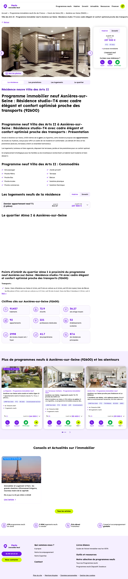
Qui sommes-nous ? (44, 545)
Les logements (57, 82)
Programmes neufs (64, 6)
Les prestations (34, 82)
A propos (37, 549)
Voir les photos (14, 73)
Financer (115, 6)
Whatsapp (117, 65)
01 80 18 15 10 (12, 554)
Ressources (105, 6)
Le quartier (79, 82)
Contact (110, 65)
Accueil (4, 13)
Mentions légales (51, 575)
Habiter (77, 6)
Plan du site (37, 575)
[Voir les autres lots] (39, 416)
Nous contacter (11, 560)
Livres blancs (83, 545)
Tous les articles (64, 511)
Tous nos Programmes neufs (87, 563)
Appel (102, 65)
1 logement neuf (110, 52)
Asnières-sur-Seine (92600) (76, 13)
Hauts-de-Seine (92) (55, 13)
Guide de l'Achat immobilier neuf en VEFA (92, 549)
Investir (85, 6)
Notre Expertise (40, 556)
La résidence (13, 82)
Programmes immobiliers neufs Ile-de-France (27, 13)
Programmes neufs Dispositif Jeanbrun (91, 567)
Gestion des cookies (87, 575)
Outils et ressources (86, 554)
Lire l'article (9, 500)
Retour (6, 22)
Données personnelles (68, 575)
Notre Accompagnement (44, 552)
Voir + (36, 425)
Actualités (94, 6)
